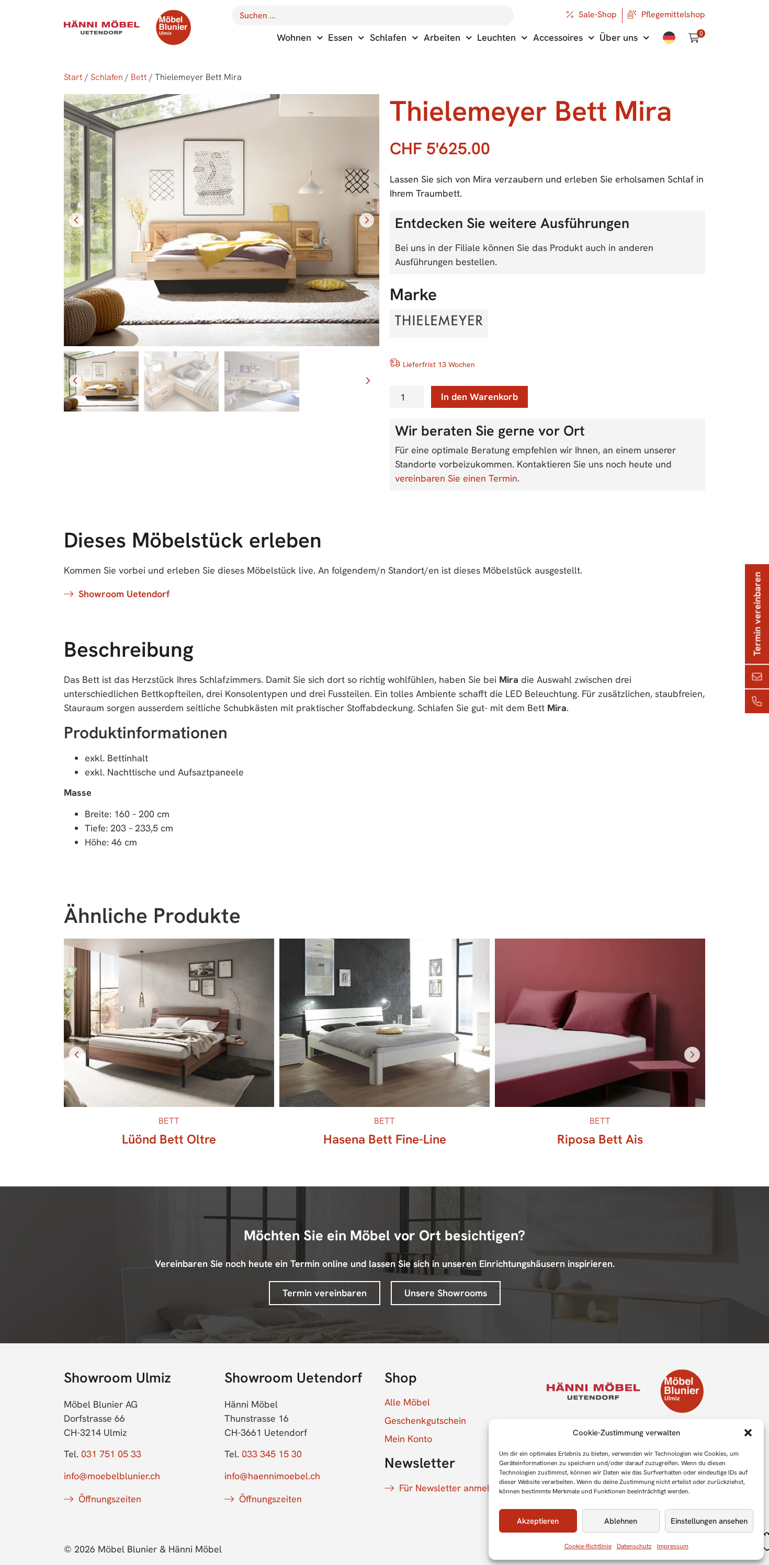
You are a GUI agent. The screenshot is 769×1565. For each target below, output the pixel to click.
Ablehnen (620, 1521)
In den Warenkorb (479, 397)
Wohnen (294, 37)
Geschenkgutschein (425, 1420)
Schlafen (388, 37)
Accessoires (558, 37)
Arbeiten (442, 37)
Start (73, 77)
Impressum (672, 1546)
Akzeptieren (538, 1521)
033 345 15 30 (272, 1454)
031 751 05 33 (111, 1454)
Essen (340, 37)
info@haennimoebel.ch (272, 1476)
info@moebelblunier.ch (112, 1476)
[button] (748, 1432)
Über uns (619, 37)
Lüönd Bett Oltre (169, 1139)
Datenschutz (634, 1546)
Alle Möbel (407, 1402)
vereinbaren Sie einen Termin (456, 478)
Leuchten (496, 37)
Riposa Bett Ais (600, 1139)
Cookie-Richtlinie (588, 1546)
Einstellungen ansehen (709, 1521)
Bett (139, 77)
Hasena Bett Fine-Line (384, 1139)
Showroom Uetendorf (123, 594)
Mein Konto (408, 1439)
